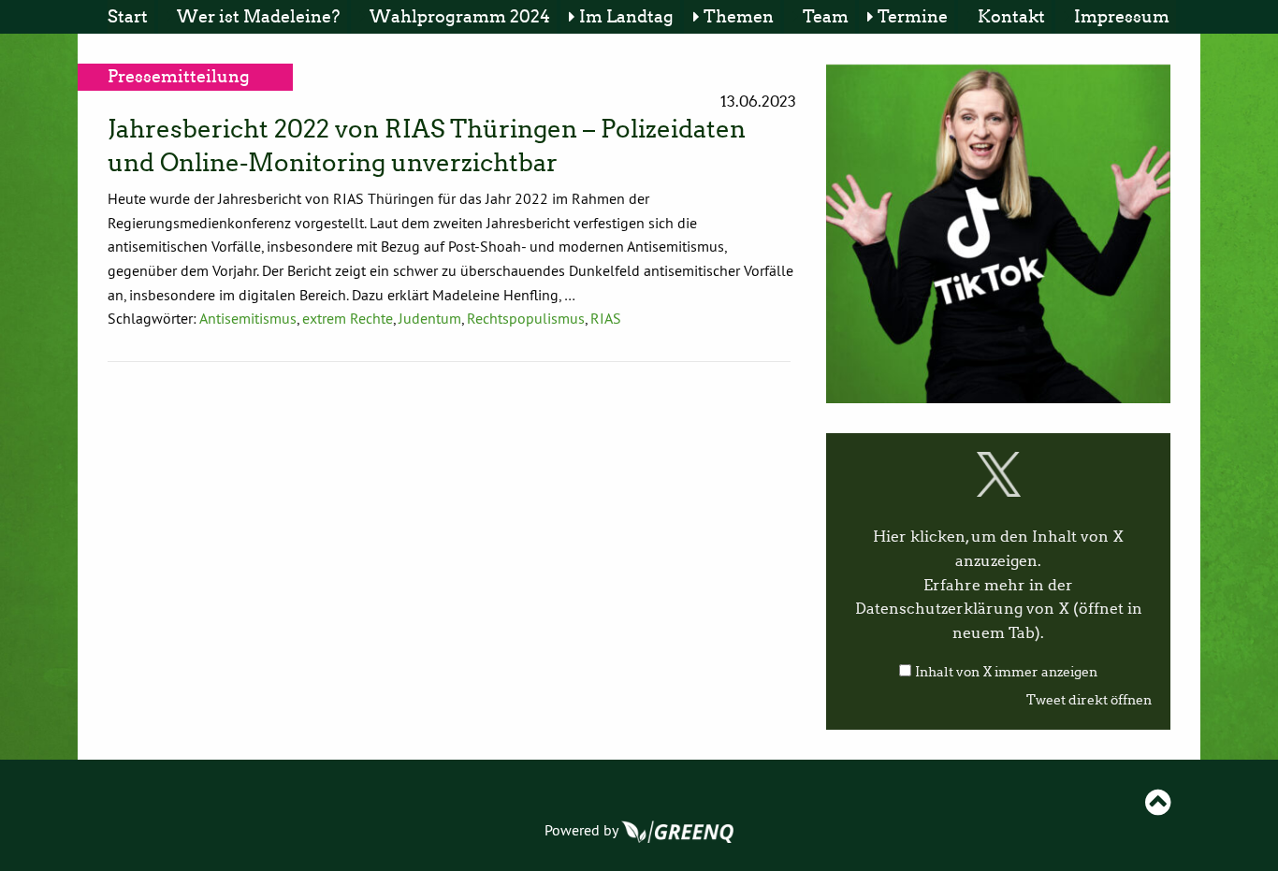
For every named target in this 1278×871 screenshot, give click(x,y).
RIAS (605, 318)
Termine (913, 17)
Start (128, 17)
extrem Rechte (347, 318)
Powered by (583, 829)
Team (826, 17)
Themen (739, 17)
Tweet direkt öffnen (1089, 700)
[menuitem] (131, 17)
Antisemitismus (248, 318)
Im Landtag (626, 17)
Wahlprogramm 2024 (460, 17)
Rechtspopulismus (526, 318)
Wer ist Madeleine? (258, 17)
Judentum (430, 318)
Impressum (1121, 17)
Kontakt (1011, 17)
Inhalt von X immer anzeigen (1006, 672)
